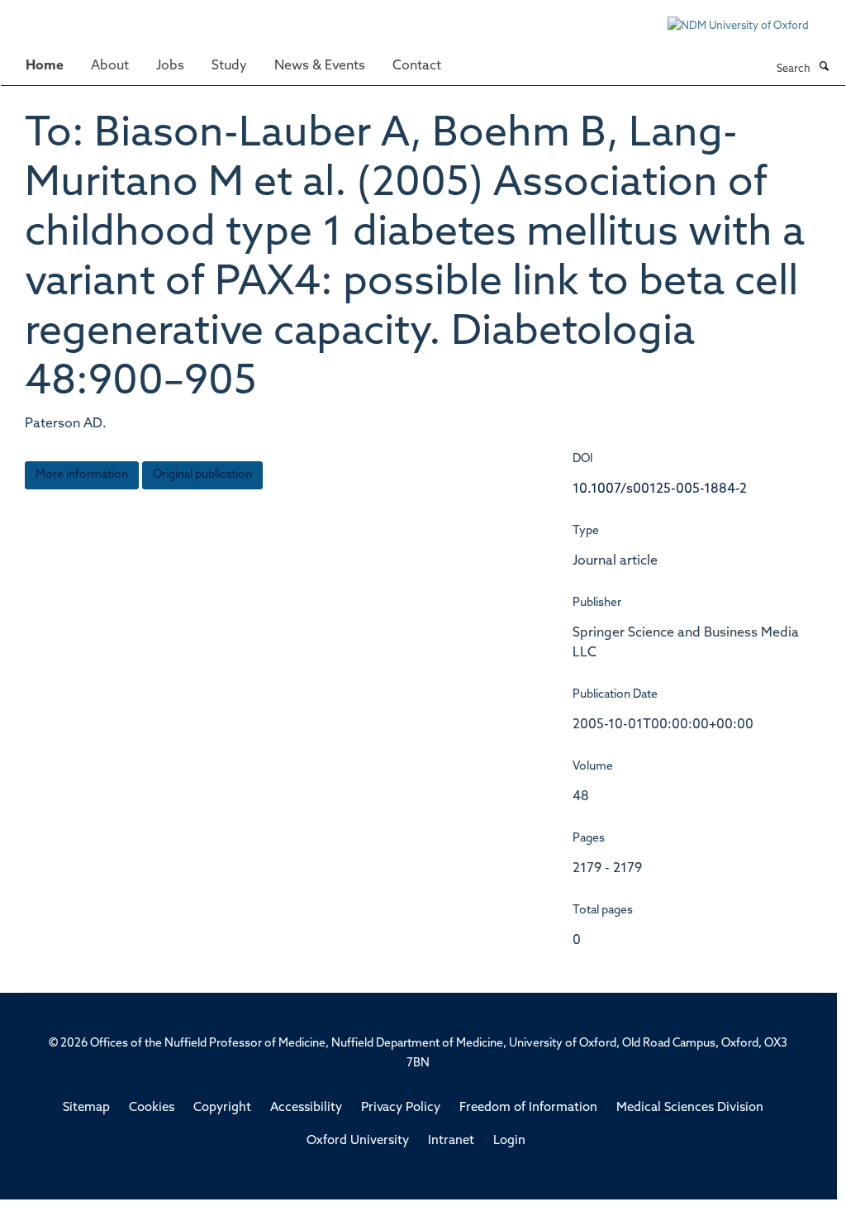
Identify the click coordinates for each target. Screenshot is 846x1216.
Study (229, 66)
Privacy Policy (400, 1108)
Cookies (151, 1108)
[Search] (824, 68)
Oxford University (358, 1141)
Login (509, 1141)
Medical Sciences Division (689, 1108)
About (110, 66)
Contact (416, 66)
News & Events (319, 66)
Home (45, 66)
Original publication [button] (202, 475)
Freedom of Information (528, 1108)
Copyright (222, 1108)
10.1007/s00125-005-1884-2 (660, 489)
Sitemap (86, 1108)
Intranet (451, 1141)
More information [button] (82, 475)
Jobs (170, 66)
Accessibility (306, 1108)
